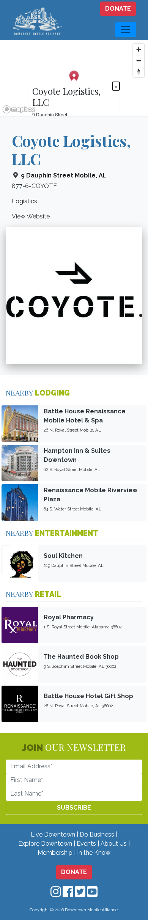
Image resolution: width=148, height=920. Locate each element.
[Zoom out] (138, 60)
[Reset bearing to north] (138, 71)
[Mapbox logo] (19, 109)
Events (86, 843)
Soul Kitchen (63, 555)
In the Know (93, 852)
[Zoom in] (138, 49)
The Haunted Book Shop (81, 656)
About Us (114, 843)
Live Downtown (53, 834)
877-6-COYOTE (34, 186)
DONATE (118, 8)
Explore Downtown (45, 843)
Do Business (97, 834)
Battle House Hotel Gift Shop (88, 696)
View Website (31, 216)
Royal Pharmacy (69, 617)
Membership (55, 852)
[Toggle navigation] (125, 29)
